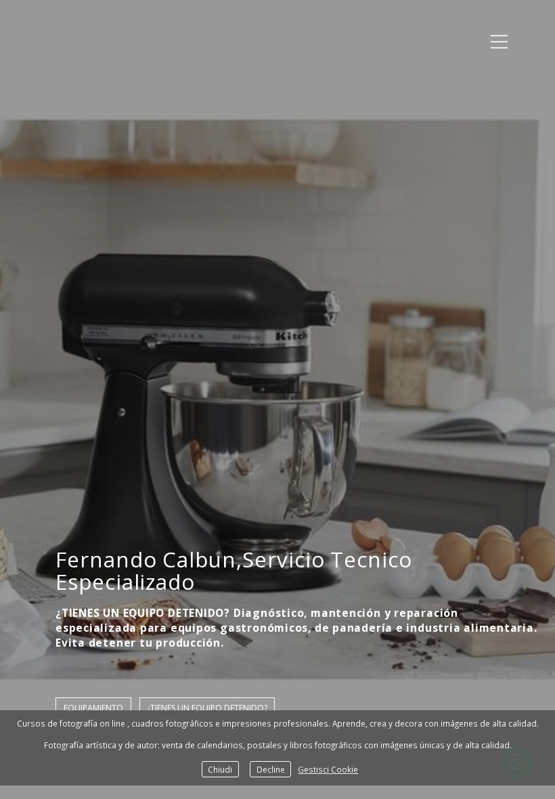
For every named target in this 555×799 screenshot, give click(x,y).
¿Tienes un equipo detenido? (207, 708)
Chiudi (220, 769)
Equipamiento (93, 708)
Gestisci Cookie (328, 769)
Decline (271, 769)
